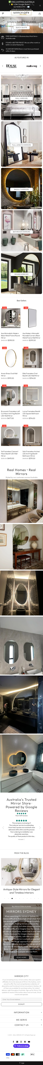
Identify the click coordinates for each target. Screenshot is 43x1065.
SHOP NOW (21, 29)
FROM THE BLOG (21, 853)
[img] (21, 813)
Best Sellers (21, 300)
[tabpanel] (21, 25)
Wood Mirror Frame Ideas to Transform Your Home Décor (21, 891)
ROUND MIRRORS (21, 274)
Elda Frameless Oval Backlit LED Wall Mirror (31, 374)
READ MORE (21, 957)
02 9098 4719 (19, 7)
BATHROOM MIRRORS (21, 232)
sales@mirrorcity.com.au (21, 9)
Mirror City (21, 14)
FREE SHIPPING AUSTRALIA (22, 2)
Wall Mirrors (21, 98)
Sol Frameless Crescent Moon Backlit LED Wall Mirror (9, 453)
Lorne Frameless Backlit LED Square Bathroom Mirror (31, 413)
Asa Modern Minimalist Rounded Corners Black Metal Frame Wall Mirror (31, 335)
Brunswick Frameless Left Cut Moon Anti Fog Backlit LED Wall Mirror (10, 413)
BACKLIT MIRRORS (21, 189)
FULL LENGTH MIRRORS (21, 145)
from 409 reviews (22, 816)
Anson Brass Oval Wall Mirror (9, 374)
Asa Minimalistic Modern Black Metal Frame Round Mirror (10, 335)
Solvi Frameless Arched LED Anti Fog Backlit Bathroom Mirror (31, 453)
